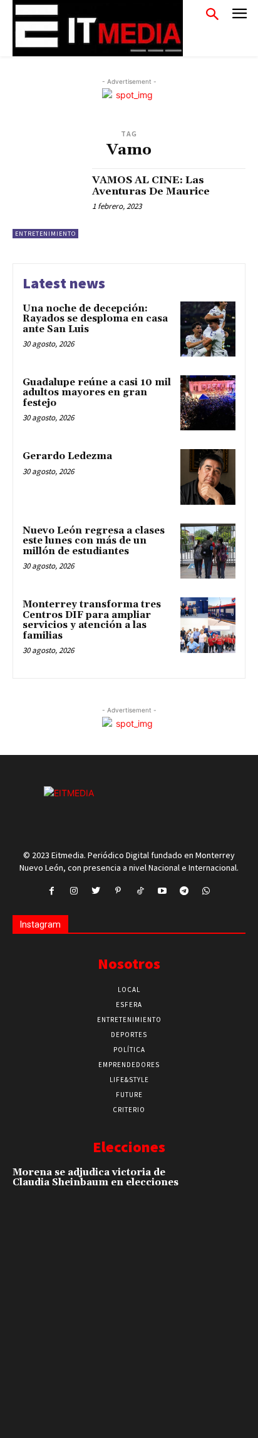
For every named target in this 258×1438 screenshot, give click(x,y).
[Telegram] (184, 891)
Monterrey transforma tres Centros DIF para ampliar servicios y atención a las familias (92, 620)
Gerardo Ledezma (67, 456)
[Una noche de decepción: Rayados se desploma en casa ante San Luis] (207, 329)
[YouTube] (162, 891)
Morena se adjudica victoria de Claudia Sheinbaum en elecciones (95, 1178)
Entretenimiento (45, 234)
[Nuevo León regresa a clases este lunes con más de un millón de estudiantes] (207, 551)
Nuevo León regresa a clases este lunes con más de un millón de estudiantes (94, 541)
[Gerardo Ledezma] (207, 476)
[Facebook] (51, 891)
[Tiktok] (140, 891)
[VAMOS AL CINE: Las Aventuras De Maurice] (48, 203)
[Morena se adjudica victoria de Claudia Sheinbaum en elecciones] (222, 1188)
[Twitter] (96, 891)
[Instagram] (73, 891)
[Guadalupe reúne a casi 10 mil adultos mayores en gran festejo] (207, 402)
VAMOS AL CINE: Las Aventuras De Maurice (151, 186)
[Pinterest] (118, 891)
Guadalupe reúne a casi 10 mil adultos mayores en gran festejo (97, 393)
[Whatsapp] (206, 891)
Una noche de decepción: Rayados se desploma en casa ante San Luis (95, 319)
